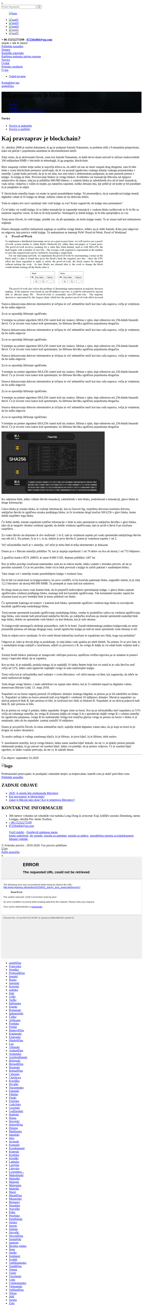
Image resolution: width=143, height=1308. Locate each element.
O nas (4, 70)
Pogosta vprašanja (12, 66)
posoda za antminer (55, 835)
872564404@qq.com (39, 39)
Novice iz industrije (20, 125)
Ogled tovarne (17, 76)
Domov (5, 49)
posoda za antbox (78, 835)
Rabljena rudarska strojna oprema (21, 56)
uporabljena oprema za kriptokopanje (112, 835)
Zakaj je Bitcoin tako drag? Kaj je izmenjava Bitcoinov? (42, 799)
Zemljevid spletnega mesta (42, 832)
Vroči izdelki (16, 832)
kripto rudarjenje (18, 835)
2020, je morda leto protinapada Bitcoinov (33, 793)
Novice (5, 59)
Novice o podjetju (19, 129)
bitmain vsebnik (18, 839)
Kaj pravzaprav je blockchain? (27, 111)
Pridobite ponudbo (12, 46)
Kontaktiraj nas (10, 82)
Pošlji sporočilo (10, 852)
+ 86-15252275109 (20, 822)
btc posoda (36, 835)
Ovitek (5, 63)
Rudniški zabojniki (12, 53)
